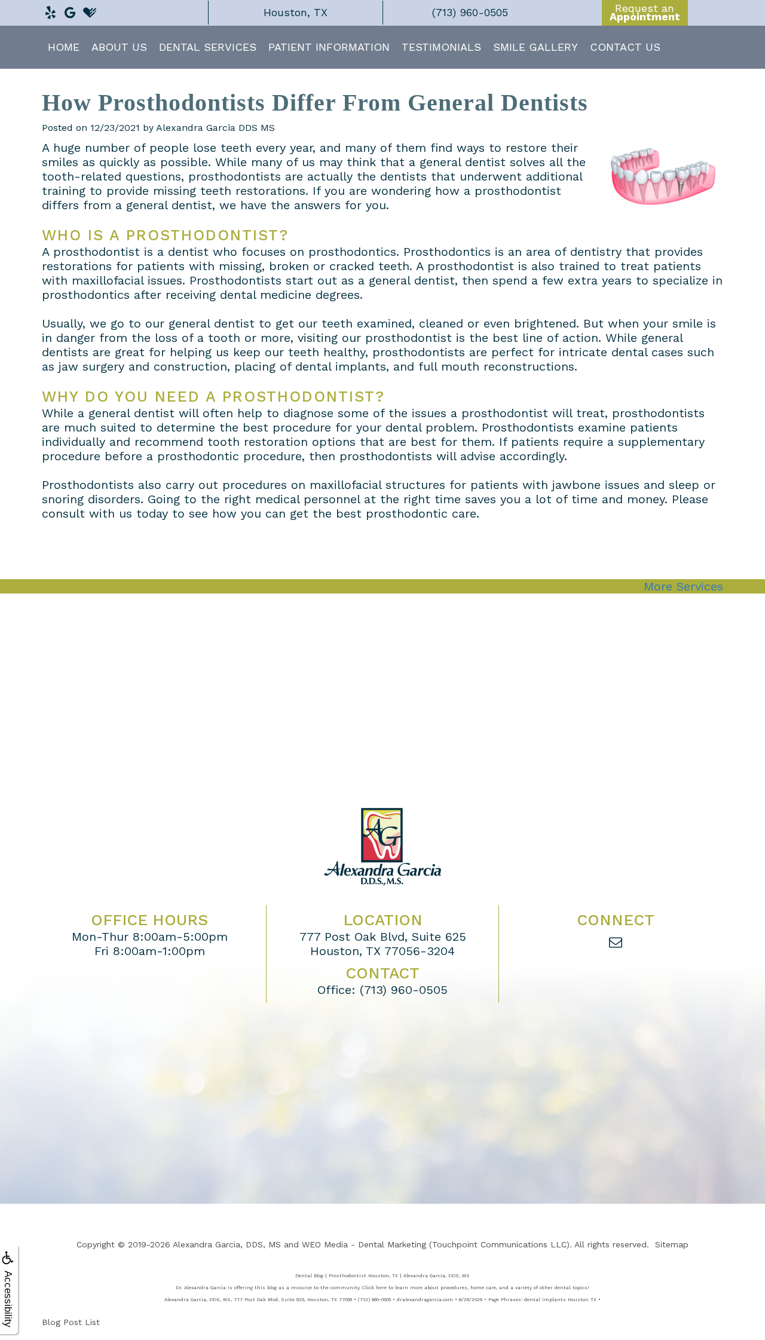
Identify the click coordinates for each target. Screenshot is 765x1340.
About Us (119, 47)
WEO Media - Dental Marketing (364, 1244)
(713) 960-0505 (404, 990)
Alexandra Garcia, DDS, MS (227, 1244)
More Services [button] (683, 586)
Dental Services (207, 47)
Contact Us (625, 47)
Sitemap (671, 1244)
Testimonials (441, 47)
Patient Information (329, 47)
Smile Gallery (535, 47)
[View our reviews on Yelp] (50, 9)
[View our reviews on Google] (70, 9)
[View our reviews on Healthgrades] (89, 9)
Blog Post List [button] (71, 1322)
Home (63, 47)
